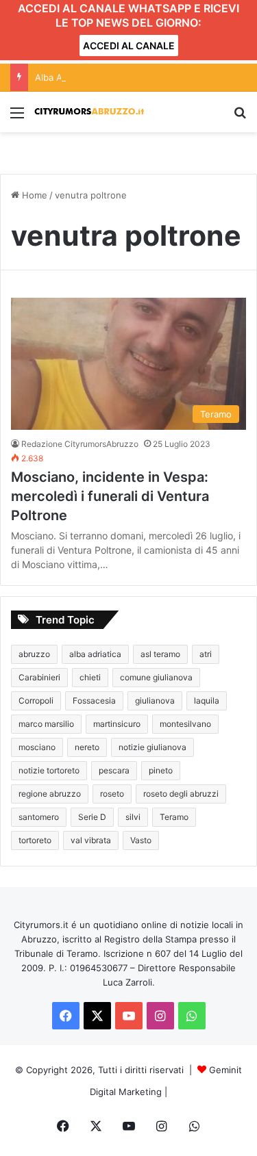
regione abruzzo (50, 793)
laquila (206, 700)
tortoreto (35, 840)
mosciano (37, 747)
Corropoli (36, 700)
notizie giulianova (152, 747)
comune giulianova (156, 677)
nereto (87, 747)
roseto (112, 793)
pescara (114, 770)
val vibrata (91, 840)
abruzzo (34, 654)
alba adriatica (95, 654)
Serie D (92, 817)
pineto (161, 770)
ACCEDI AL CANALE (129, 45)
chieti (90, 677)
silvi (132, 817)
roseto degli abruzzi (181, 793)
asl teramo (160, 654)
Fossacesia (94, 700)
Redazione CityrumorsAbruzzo (79, 444)
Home (33, 195)
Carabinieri (39, 677)
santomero (39, 817)
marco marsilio (46, 724)
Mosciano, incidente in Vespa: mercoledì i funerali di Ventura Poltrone (110, 496)
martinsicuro (116, 724)
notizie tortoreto (49, 770)
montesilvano (185, 724)
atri (205, 654)
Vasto (140, 840)
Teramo (174, 817)
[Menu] (17, 117)
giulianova (155, 700)
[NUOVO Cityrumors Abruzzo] (89, 112)
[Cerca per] (240, 117)
